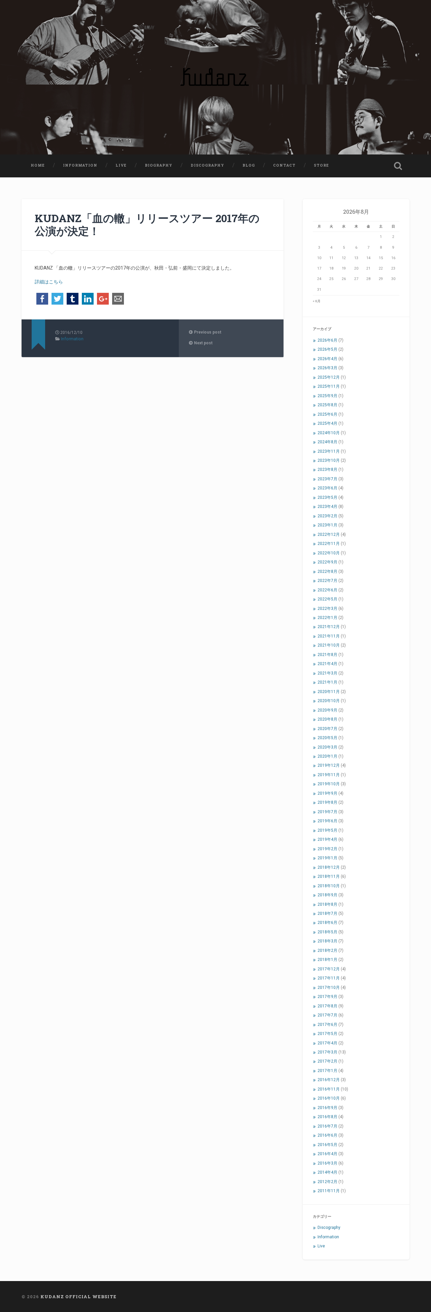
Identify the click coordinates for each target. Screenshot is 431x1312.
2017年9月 (327, 996)
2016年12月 (329, 1079)
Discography (207, 165)
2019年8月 (327, 802)
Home (38, 165)
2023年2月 (327, 516)
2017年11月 (329, 978)
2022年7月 (327, 580)
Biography (158, 165)
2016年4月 (327, 1153)
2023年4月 (327, 506)
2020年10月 (329, 700)
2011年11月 (329, 1190)
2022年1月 (327, 617)
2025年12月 (329, 377)
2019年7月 (327, 811)
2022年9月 (327, 562)
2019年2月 (327, 849)
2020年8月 (327, 719)
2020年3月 (327, 747)
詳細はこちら (49, 281)
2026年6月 (327, 340)
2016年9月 (327, 1107)
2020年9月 (327, 710)
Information (80, 165)
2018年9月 (327, 895)
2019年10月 (329, 784)
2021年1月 (327, 682)
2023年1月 (327, 525)
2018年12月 (329, 867)
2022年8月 (327, 571)
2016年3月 (327, 1163)
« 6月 (317, 301)
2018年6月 (327, 922)
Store (321, 165)
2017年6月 (327, 1024)
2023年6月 (327, 488)
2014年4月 (327, 1172)
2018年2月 (327, 950)
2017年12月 (329, 969)
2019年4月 (327, 839)
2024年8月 (327, 442)
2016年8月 (327, 1116)
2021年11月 (329, 636)
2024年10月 (329, 432)
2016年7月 (327, 1126)
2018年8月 (327, 904)
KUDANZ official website (78, 1296)
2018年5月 (327, 932)
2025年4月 (327, 423)
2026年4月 (327, 358)
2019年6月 (327, 821)
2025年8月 (327, 405)
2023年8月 (327, 469)
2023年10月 (329, 460)
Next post (202, 343)
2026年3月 (327, 368)
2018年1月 (327, 959)
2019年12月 (329, 765)
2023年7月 (327, 479)
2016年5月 (327, 1144)
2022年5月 (327, 599)
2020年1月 (327, 756)
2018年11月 (329, 876)
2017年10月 (329, 987)
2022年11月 (329, 543)
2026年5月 (327, 349)
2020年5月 (327, 737)
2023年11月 (329, 451)
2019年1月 (327, 858)
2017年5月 (327, 1033)
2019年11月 (329, 774)
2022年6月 (327, 590)
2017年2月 (327, 1061)
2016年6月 (327, 1135)
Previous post (207, 332)
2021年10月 (329, 645)
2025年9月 (327, 395)
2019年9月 (327, 793)
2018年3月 (327, 941)
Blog (248, 165)
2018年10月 (329, 886)
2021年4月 (327, 663)
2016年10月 (329, 1098)
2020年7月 (327, 728)
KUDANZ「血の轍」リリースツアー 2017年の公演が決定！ (147, 224)
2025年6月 (327, 414)
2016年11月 (329, 1089)
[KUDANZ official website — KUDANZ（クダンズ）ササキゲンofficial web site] (215, 77)
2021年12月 (329, 626)
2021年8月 (327, 654)
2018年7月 (327, 913)
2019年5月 (327, 830)
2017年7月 (327, 1015)
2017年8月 (327, 1006)
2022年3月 (327, 608)
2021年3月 (327, 673)
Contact (284, 165)
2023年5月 (327, 497)
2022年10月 (329, 553)
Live (121, 165)
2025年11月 (329, 386)
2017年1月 (327, 1070)
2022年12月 (329, 534)
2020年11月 (329, 691)
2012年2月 (327, 1181)
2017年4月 (327, 1043)
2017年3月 (327, 1052)
